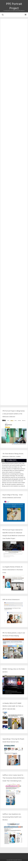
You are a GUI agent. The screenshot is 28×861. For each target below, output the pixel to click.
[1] (11, 243)
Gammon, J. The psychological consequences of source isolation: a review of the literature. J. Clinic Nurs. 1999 (14, 359)
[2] (8, 247)
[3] (5, 249)
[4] (21, 253)
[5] (7, 259)
